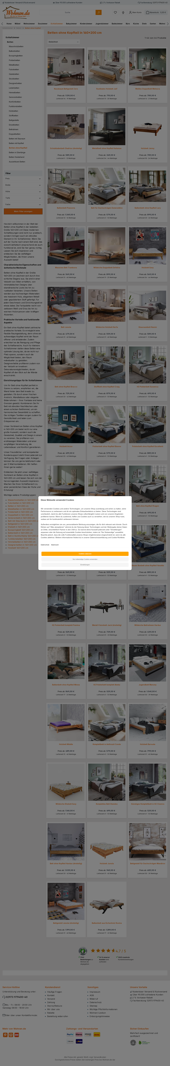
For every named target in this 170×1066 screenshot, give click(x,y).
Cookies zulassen (85, 554)
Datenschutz (45, 545)
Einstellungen (85, 565)
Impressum (55, 545)
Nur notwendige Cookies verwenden (85, 559)
